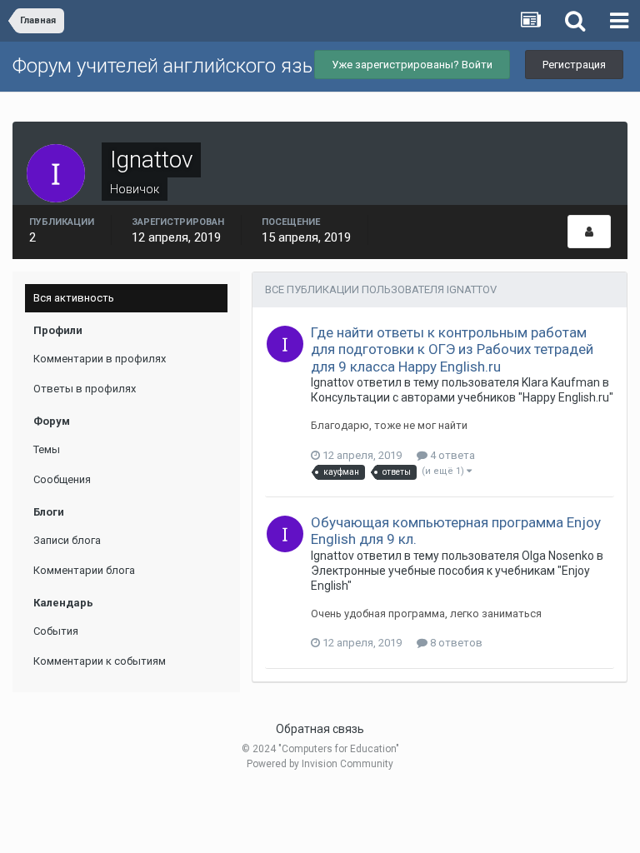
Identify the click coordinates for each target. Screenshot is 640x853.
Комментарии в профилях (99, 358)
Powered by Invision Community (320, 764)
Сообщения (62, 479)
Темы (46, 449)
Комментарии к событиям (99, 661)
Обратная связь (320, 729)
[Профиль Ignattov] (589, 231)
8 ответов (455, 642)
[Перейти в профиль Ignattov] (285, 344)
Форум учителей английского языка (175, 65)
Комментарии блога (84, 570)
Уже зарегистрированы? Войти (412, 64)
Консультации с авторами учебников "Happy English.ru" (462, 397)
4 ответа (451, 455)
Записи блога (67, 540)
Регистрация (574, 64)
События (55, 631)
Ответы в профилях (84, 388)
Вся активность (73, 298)
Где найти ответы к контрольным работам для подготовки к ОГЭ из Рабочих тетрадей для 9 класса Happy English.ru (452, 349)
